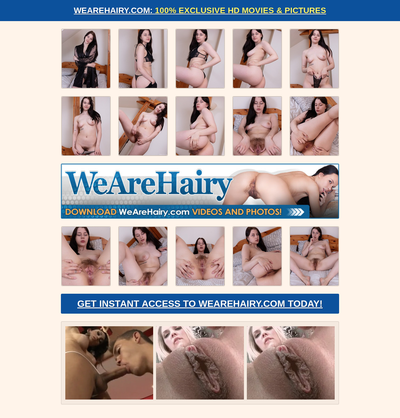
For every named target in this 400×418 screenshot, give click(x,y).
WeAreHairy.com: (200, 10)
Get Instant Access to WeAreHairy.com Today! (200, 303)
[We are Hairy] (200, 191)
